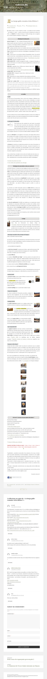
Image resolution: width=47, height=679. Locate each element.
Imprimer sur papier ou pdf (17, 477)
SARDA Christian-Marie (16, 568)
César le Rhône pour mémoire (15, 442)
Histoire (34, 25)
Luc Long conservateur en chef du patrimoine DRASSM (21, 69)
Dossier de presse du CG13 (14, 160)
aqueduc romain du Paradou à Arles (21, 339)
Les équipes (26, 360)
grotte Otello (15, 337)
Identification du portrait (34, 57)
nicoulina (19, 25)
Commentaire (10, 613)
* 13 (24, 25)
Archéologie (29, 25)
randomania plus (21, 5)
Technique (13, 27)
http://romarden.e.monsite (12, 580)
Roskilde (14, 224)
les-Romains (37, 484)
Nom (8, 630)
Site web (9, 641)
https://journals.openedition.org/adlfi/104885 (26, 514)
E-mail (9, 635)
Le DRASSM (11, 437)
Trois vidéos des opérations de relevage (17, 162)
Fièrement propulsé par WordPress (22, 675)
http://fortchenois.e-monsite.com (14, 581)
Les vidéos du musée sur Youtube (16, 435)
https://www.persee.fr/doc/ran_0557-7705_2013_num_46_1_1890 (20, 530)
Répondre (10, 533)
